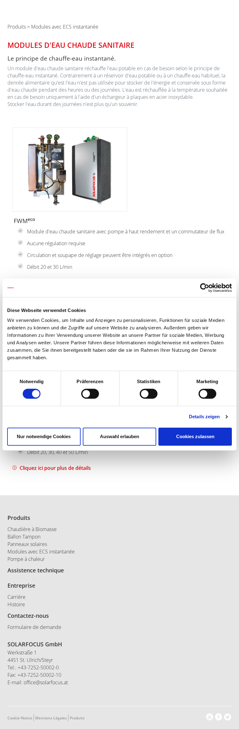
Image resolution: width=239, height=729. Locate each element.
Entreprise (21, 585)
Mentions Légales (51, 718)
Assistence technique (35, 570)
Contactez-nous (28, 615)
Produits (16, 26)
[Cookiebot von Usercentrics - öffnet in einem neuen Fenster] (204, 287)
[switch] (90, 394)
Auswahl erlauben (119, 436)
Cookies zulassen (195, 436)
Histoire (16, 604)
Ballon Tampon (23, 536)
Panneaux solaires (27, 544)
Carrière (16, 597)
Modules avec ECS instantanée (41, 551)
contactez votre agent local (200, 14)
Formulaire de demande (34, 627)
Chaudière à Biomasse (32, 529)
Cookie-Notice (19, 718)
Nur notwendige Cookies (44, 436)
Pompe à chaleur (26, 559)
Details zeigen (204, 416)
